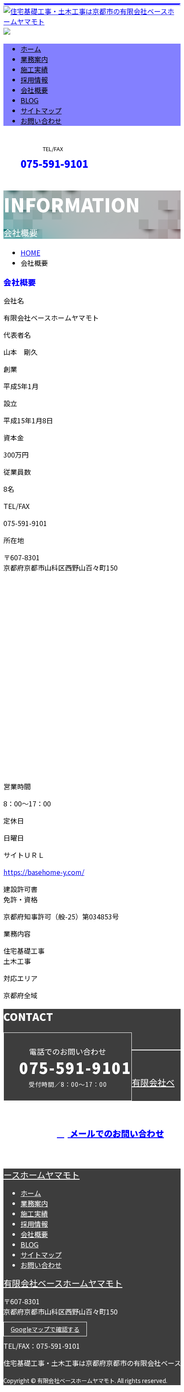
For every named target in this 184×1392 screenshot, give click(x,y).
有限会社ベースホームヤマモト (62, 1283)
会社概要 (34, 90)
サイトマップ (41, 110)
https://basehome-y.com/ (43, 872)
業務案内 (34, 59)
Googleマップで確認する (45, 1329)
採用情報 (34, 79)
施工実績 (34, 69)
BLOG (30, 100)
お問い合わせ (41, 121)
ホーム (31, 49)
